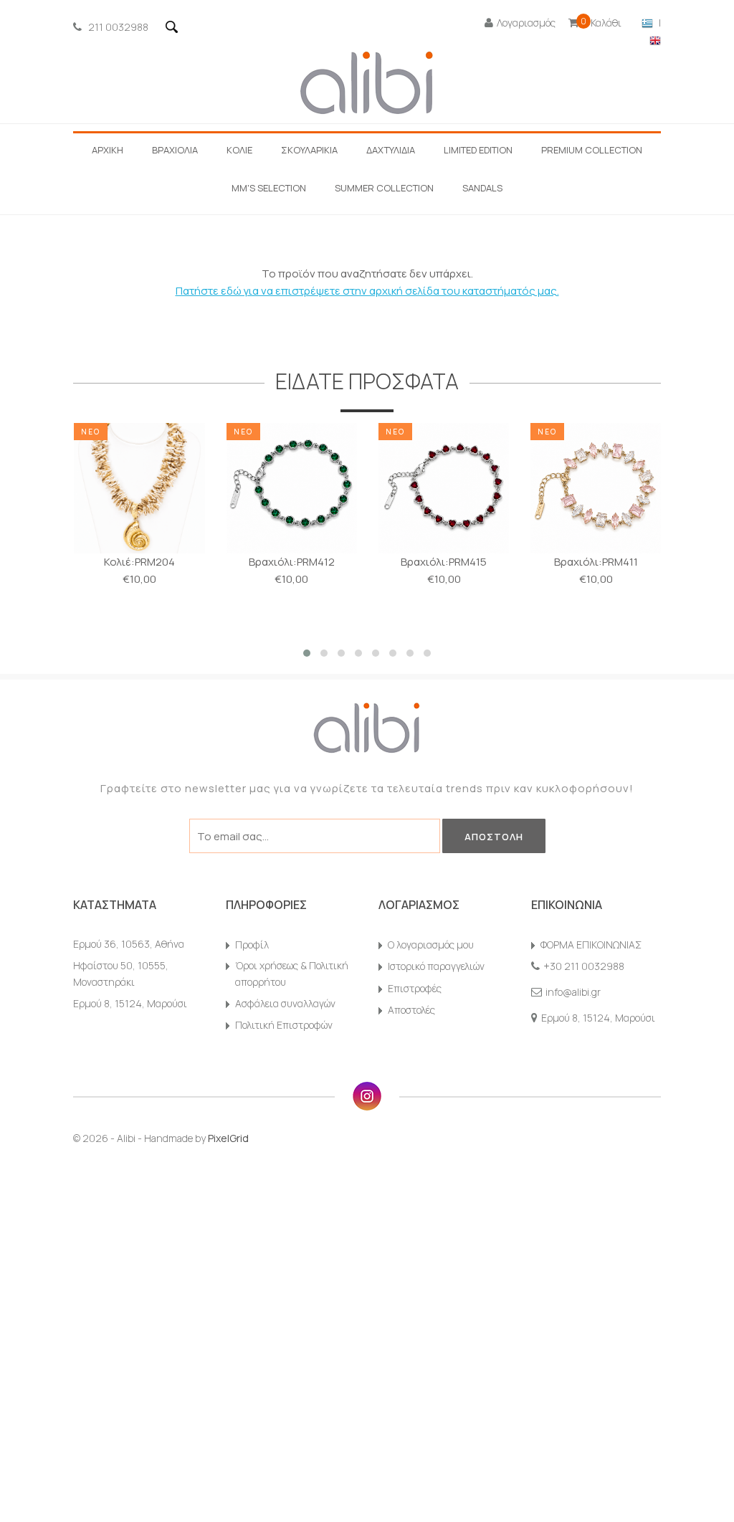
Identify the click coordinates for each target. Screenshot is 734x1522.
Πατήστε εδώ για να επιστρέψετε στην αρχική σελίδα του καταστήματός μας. (367, 290)
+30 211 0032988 (583, 966)
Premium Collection (591, 149)
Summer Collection (384, 187)
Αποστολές (411, 1010)
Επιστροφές (415, 988)
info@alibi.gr (573, 992)
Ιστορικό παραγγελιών (436, 966)
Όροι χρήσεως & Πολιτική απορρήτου (291, 973)
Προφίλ (252, 944)
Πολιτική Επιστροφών (284, 1025)
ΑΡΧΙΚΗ (107, 149)
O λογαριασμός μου (431, 944)
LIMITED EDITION (478, 149)
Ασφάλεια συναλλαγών (285, 1003)
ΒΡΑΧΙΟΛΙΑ (175, 149)
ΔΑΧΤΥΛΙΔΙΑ (390, 149)
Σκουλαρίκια (309, 149)
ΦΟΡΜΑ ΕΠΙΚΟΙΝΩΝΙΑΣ (591, 944)
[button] (306, 653)
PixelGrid (228, 1138)
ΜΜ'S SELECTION (269, 187)
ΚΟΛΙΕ (239, 149)
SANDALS (482, 187)
